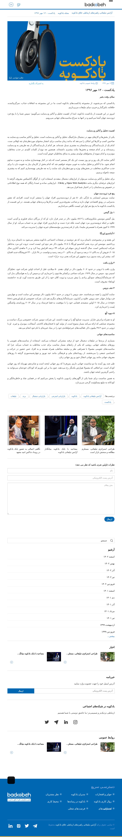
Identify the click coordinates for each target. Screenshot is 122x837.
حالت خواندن (18, 78)
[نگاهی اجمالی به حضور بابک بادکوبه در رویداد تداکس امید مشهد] (23, 430)
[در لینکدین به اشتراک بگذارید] (14, 82)
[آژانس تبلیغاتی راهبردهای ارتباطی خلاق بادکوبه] (95, 4)
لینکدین (66, 722)
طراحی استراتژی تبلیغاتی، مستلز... (81, 654)
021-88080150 (18, 4)
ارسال (109, 519)
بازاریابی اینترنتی (58, 396)
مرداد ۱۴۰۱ (109, 611)
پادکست (107, 402)
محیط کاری (53, 801)
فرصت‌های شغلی (76, 808)
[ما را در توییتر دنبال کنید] (27, 826)
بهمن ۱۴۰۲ (110, 563)
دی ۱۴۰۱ (110, 597)
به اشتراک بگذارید (36, 83)
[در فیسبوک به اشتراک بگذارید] (23, 82)
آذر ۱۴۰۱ (111, 604)
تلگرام (56, 722)
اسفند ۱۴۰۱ (109, 591)
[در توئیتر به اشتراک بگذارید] (19, 82)
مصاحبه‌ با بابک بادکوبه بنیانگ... (30, 654)
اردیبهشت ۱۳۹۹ (107, 625)
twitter (46, 722)
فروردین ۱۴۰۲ (108, 584)
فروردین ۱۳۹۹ (108, 632)
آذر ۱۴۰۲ (111, 570)
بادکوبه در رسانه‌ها (76, 801)
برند (24, 396)
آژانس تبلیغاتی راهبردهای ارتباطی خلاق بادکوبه (75, 825)
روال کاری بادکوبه (103, 801)
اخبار (112, 647)
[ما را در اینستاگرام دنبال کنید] (19, 826)
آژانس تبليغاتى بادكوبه (92, 396)
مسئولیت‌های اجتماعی (105, 808)
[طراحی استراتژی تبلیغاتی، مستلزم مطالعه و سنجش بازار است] (98, 430)
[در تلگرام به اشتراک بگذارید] (10, 82)
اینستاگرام (75, 722)
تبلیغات (13, 396)
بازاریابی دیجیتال (38, 396)
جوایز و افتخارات (103, 794)
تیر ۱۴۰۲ (111, 577)
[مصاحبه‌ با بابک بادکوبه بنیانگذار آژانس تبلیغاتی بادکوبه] (61, 430)
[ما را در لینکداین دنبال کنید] (10, 826)
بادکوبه (74, 396)
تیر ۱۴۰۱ (111, 618)
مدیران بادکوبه (78, 794)
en (11, 4)
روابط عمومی (107, 737)
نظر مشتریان (52, 794)
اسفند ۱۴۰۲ (109, 557)
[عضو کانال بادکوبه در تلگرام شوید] (35, 826)
